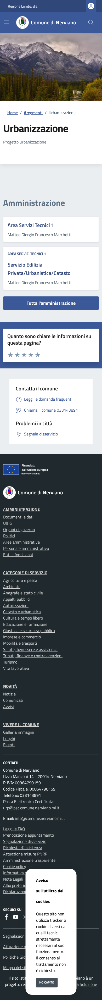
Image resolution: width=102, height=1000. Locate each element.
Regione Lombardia (22, 6)
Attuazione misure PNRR (25, 854)
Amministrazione (21, 509)
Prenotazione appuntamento (28, 835)
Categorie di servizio (25, 573)
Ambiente (11, 586)
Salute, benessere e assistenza (30, 649)
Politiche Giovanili (19, 957)
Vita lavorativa (16, 668)
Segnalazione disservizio (24, 841)
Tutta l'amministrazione (51, 303)
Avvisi (8, 706)
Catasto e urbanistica (22, 612)
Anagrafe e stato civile (23, 593)
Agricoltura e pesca (20, 580)
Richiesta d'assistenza (22, 847)
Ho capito (46, 982)
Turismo (10, 662)
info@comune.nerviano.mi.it (40, 818)
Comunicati (13, 700)
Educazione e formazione (25, 624)
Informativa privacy (20, 873)
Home (12, 112)
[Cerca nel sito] (91, 22)
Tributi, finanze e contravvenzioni (33, 656)
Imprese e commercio (22, 637)
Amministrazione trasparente (29, 860)
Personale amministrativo (26, 548)
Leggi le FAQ (14, 829)
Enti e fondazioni (18, 554)
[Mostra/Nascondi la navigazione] (6, 22)
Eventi (9, 745)
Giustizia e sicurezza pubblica (29, 630)
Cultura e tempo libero (23, 618)
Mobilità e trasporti (20, 643)
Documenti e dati (18, 517)
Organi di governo (19, 529)
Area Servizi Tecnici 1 (31, 225)
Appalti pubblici (16, 599)
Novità (10, 686)
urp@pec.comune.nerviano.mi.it (31, 808)
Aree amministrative (21, 542)
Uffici (7, 523)
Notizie (9, 694)
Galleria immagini (18, 732)
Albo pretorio (14, 885)
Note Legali (13, 879)
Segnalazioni (14, 936)
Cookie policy (14, 866)
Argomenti (33, 112)
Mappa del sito (16, 967)
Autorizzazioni (16, 605)
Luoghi (9, 738)
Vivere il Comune (21, 724)
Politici (9, 536)
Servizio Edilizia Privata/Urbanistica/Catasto (39, 269)
